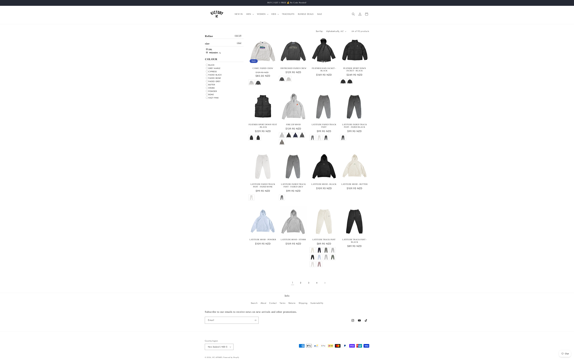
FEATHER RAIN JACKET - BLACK (324, 69)
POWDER (212, 91)
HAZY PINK (213, 97)
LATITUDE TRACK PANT (324, 239)
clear (239, 43)
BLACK (211, 65)
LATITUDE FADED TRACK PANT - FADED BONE (263, 185)
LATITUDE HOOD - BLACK (323, 184)
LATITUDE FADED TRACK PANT (324, 125)
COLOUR (211, 59)
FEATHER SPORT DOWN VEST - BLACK (263, 125)
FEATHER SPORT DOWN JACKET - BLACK (354, 69)
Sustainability (316, 303)
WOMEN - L (214, 52)
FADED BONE (214, 78)
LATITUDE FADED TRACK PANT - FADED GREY (293, 185)
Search (254, 303)
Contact (273, 303)
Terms (282, 303)
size (207, 43)
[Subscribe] (255, 320)
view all (238, 35)
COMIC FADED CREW (262, 68)
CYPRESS (212, 71)
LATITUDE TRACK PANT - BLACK (354, 240)
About (263, 303)
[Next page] (325, 283)
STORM (211, 88)
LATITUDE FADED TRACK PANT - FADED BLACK (354, 125)
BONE (211, 94)
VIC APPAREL (217, 357)
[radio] (251, 82)
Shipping (303, 303)
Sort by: (319, 31)
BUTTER (211, 84)
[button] (250, 14)
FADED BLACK (215, 74)
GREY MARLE (214, 68)
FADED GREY (214, 81)
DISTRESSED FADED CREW (293, 68)
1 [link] (292, 282)
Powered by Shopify (231, 357)
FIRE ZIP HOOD (293, 124)
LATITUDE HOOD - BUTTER (354, 184)
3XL (210, 49)
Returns (292, 303)
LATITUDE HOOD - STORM (293, 239)
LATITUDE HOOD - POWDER (262, 239)
